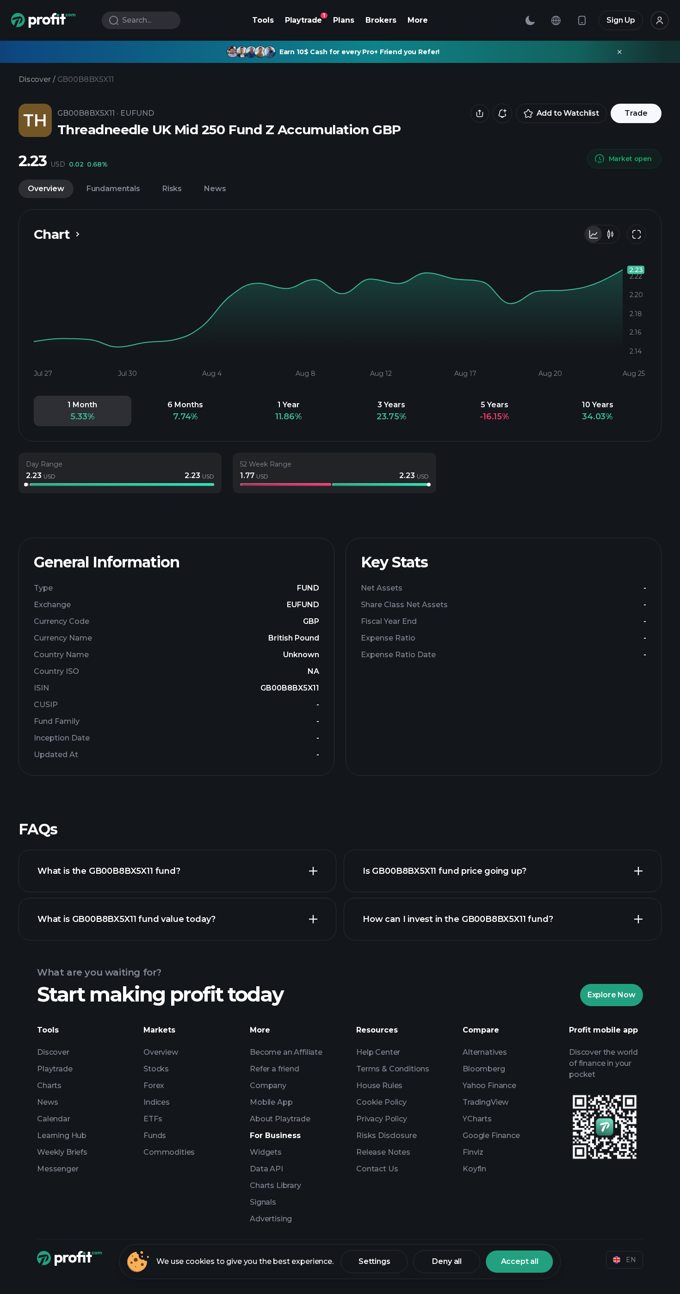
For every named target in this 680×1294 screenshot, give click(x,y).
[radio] (593, 234)
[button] (82, 411)
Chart (52, 234)
